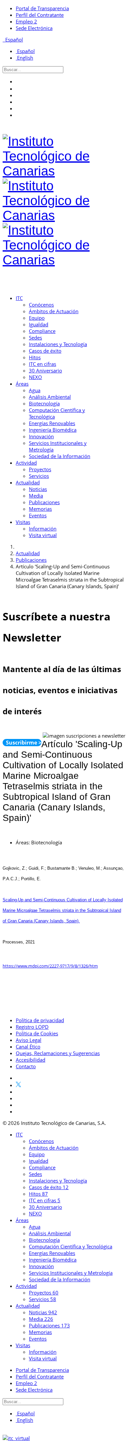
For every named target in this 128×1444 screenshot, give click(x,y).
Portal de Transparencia (42, 8)
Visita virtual (43, 535)
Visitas (23, 522)
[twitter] (18, 88)
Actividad (26, 462)
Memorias (40, 508)
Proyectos (40, 469)
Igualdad (38, 324)
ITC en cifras (42, 364)
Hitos (35, 357)
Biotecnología (44, 403)
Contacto (26, 1066)
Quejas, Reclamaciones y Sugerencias (58, 1053)
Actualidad (28, 482)
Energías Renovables (52, 423)
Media (36, 495)
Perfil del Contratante (40, 15)
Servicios (39, 476)
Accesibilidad (30, 1059)
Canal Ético (28, 1046)
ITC (19, 298)
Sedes (35, 337)
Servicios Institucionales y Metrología (71, 1272)
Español (13, 39)
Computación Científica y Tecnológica (70, 1246)
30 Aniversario (45, 370)
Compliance (42, 331)
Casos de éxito (45, 350)
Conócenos (41, 304)
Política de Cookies (37, 1033)
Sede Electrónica (34, 28)
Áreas (22, 383)
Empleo (26, 21)
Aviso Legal (28, 1040)
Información (42, 528)
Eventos (38, 515)
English (24, 57)
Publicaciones (44, 502)
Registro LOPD (32, 1026)
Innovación (41, 436)
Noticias (38, 489)
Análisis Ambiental (50, 397)
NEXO (35, 377)
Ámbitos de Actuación (53, 311)
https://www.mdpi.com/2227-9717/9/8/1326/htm (50, 966)
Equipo (37, 317)
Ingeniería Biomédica (52, 429)
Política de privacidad (40, 1020)
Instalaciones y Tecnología (58, 344)
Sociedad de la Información (59, 456)
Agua (34, 390)
